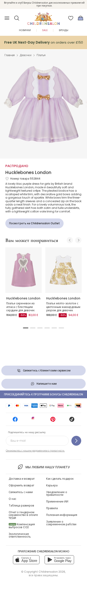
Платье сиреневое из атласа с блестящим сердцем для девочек (20, 307)
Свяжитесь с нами (21, 492)
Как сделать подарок (60, 479)
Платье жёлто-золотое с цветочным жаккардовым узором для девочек (63, 307)
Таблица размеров (21, 505)
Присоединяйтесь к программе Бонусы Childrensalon (43, 394)
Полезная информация (61, 515)
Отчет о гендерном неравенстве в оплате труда (23, 514)
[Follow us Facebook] (15, 421)
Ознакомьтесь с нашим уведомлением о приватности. (35, 450)
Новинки (25, 30)
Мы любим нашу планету (47, 467)
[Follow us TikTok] (71, 421)
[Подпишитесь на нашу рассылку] (76, 441)
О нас (12, 499)
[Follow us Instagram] (34, 421)
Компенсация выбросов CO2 (22, 525)
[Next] (78, 240)
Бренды (63, 30)
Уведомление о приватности (56, 493)
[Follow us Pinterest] (52, 421)
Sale (45, 30)
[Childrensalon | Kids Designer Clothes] (43, 17)
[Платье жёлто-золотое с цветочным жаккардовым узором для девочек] (63, 270)
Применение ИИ (57, 501)
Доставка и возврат (22, 479)
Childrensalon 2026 (52, 572)
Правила (52, 508)
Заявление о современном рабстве (61, 523)
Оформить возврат (21, 485)
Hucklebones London (28, 172)
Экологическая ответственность (20, 535)
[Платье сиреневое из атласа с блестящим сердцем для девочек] (23, 270)
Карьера (52, 485)
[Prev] (70, 240)
